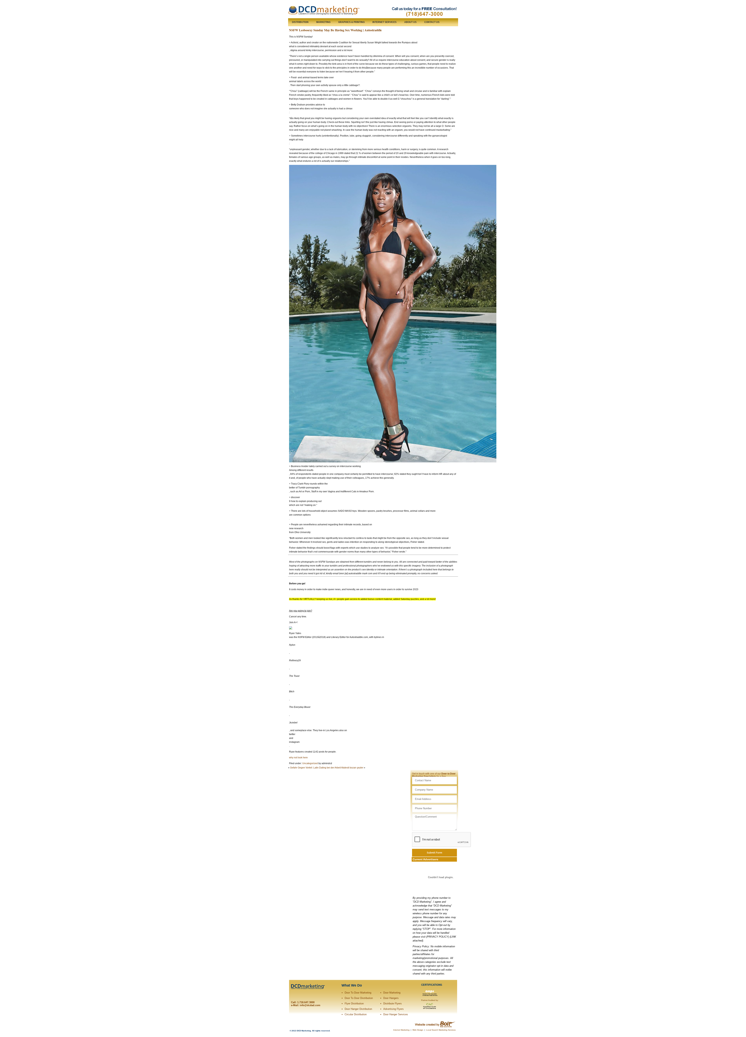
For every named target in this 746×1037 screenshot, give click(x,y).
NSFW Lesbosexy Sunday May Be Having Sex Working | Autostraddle (335, 30)
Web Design (417, 1030)
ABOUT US (410, 22)
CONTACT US (431, 22)
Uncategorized (310, 763)
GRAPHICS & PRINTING (351, 22)
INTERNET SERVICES (384, 22)
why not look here (298, 757)
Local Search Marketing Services (441, 1030)
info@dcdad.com (310, 1005)
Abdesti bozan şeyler (352, 767)
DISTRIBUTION (300, 22)
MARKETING (323, 22)
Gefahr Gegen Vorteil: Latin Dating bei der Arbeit (315, 767)
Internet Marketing (401, 1030)
